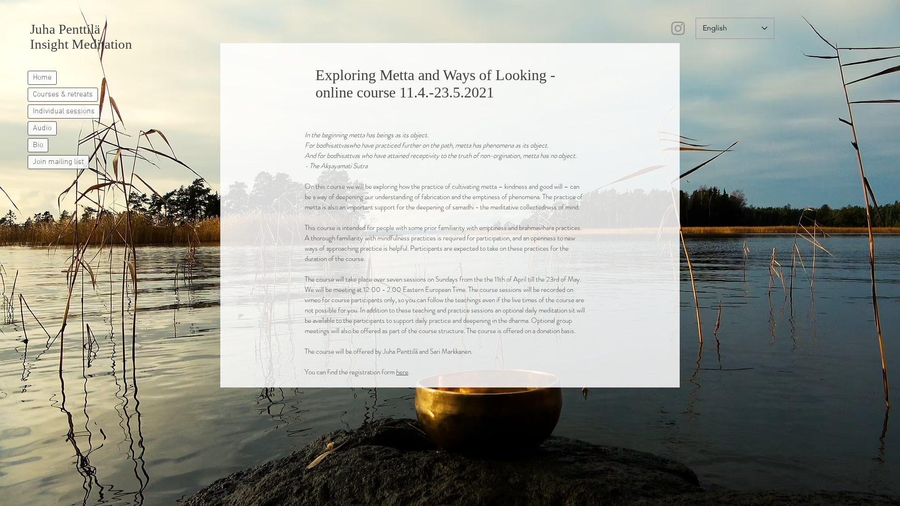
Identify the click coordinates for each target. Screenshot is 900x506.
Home (42, 77)
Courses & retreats (63, 94)
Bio (38, 145)
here (402, 372)
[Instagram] (678, 28)
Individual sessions (64, 111)
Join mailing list (58, 162)
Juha (42, 29)
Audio (42, 128)
